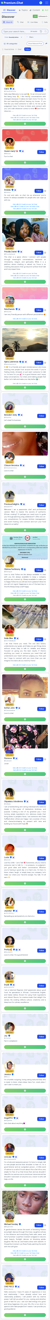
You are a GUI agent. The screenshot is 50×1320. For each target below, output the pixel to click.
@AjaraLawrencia (10, 364)
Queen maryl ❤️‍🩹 (11, 151)
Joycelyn (8, 911)
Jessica (7, 1074)
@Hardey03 (8, 952)
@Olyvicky (7, 417)
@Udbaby (7, 804)
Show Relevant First (35, 43)
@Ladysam (8, 761)
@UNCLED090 (9, 987)
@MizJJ (7, 1077)
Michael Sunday (11, 1224)
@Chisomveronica (10, 468)
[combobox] (36, 37)
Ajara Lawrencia (11, 362)
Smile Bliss (8, 638)
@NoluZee (7, 311)
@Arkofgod (8, 572)
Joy (6, 1036)
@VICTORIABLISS (10, 641)
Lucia (6, 857)
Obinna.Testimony (12, 569)
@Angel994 (8, 1120)
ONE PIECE (9, 1286)
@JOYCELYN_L (9, 913)
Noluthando (9, 309)
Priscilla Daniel (10, 251)
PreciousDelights (12, 504)
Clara (6, 89)
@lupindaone (8, 1289)
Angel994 (8, 1118)
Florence (8, 758)
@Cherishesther (9, 710)
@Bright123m (8, 1227)
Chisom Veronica (11, 465)
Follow (27, 49)
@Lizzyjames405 (10, 1159)
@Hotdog (7, 192)
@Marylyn (7, 153)
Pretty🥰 (8, 949)
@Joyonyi (7, 1038)
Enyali (7, 985)
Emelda (7, 190)
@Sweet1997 (8, 507)
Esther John (9, 708)
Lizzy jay (8, 1157)
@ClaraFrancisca (10, 91)
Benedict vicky (10, 415)
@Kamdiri (7, 860)
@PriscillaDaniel (9, 254)
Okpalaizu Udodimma (13, 801)
